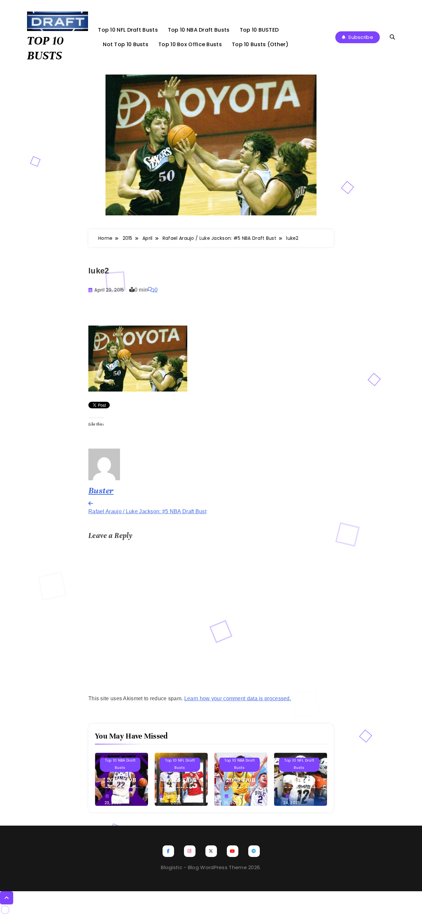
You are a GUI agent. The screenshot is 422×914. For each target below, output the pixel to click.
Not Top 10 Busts (125, 44)
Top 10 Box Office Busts (190, 44)
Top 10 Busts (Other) (260, 44)
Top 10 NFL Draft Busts (128, 30)
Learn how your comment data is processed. (237, 698)
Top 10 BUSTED (259, 30)
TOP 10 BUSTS (45, 48)
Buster (101, 490)
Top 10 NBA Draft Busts (199, 30)
